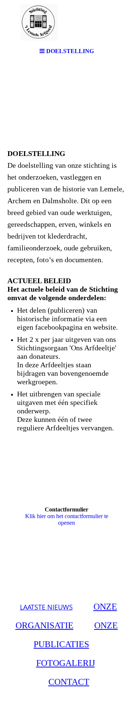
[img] (66, 22)
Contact (68, 682)
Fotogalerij (65, 663)
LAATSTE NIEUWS (46, 607)
